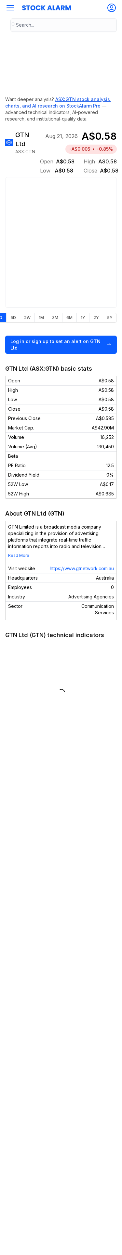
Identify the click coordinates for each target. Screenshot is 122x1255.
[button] (10, 8)
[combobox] (63, 25)
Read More (18, 555)
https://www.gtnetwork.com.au (82, 568)
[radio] (13, 317)
